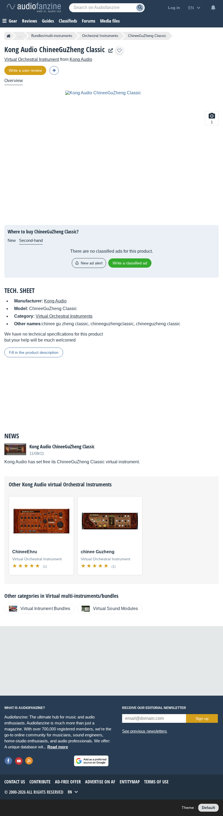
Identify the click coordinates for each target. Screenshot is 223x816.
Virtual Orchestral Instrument (31, 59)
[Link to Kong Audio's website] (109, 50)
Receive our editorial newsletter (154, 708)
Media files (110, 21)
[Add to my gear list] (119, 50)
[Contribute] (54, 70)
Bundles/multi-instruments (51, 36)
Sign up (202, 718)
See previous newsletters (144, 731)
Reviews (29, 21)
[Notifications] (213, 7)
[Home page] (9, 36)
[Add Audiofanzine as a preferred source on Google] (91, 760)
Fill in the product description (33, 352)
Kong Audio (81, 59)
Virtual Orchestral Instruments (64, 316)
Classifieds (68, 21)
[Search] (140, 7)
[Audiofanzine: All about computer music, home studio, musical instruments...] (34, 7)
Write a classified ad (130, 263)
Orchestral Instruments (100, 36)
